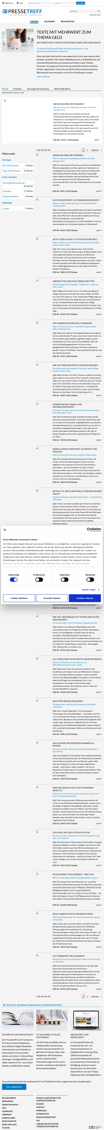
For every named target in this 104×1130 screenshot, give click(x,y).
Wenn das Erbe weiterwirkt (68, 104)
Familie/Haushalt (10, 1105)
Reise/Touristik (9, 1121)
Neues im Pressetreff (46, 1117)
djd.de (95, 1125)
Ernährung (7, 1101)
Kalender (49, 21)
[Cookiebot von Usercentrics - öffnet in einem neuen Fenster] (89, 530)
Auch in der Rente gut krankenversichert (76, 200)
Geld (5, 88)
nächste (94, 150)
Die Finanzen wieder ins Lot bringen (72, 323)
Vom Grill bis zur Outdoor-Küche (71, 832)
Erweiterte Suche (95, 15)
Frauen (18, 208)
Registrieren (9, 3)
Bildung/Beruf (9, 1098)
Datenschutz (42, 1114)
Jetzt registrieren (14, 1086)
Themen (34, 21)
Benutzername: (34, 3)
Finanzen (17, 88)
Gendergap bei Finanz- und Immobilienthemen (67, 405)
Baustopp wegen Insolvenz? (68, 701)
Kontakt (40, 1107)
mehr (96, 140)
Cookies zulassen (85, 598)
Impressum (41, 1111)
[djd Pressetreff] (22, 12)
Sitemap (40, 1104)
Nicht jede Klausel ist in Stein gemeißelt (75, 239)
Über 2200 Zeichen (18, 170)
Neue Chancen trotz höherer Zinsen (73, 914)
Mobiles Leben (8, 1118)
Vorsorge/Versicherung (38, 88)
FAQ (38, 1120)
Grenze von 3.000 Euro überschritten (73, 281)
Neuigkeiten (67, 21)
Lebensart (7, 1114)
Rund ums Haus (9, 1124)
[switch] (39, 579)
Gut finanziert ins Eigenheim (68, 956)
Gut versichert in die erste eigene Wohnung (77, 659)
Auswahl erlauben (52, 598)
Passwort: (58, 3)
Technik (6, 1128)
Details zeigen (89, 589)
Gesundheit (7, 1111)
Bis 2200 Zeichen (18, 165)
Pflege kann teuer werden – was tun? (73, 874)
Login (21, 3)
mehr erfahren (43, 76)
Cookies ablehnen (19, 598)
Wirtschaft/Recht (62, 88)
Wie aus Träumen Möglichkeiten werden (75, 365)
